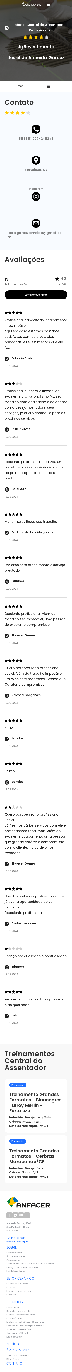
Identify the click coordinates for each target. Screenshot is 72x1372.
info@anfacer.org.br (17, 1241)
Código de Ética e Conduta (22, 1267)
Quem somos (14, 1252)
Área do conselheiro (18, 1355)
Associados (13, 1260)
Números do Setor (17, 1283)
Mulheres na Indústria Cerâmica (25, 1322)
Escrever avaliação (36, 294)
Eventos (11, 1294)
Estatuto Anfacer (16, 1271)
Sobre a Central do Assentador (39, 24)
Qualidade (12, 1307)
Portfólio (11, 1287)
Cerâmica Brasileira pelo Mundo (25, 1325)
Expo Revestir (14, 1336)
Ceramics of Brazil (17, 1333)
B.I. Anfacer (12, 1359)
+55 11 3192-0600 (15, 1238)
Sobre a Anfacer (16, 1256)
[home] (30, 3)
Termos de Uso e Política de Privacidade (30, 1263)
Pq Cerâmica (14, 1318)
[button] (48, 5)
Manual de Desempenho (21, 1314)
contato (14, 1363)
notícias (13, 1344)
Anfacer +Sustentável (19, 1329)
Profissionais (39, 30)
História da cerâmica (18, 1291)
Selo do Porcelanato (18, 1311)
